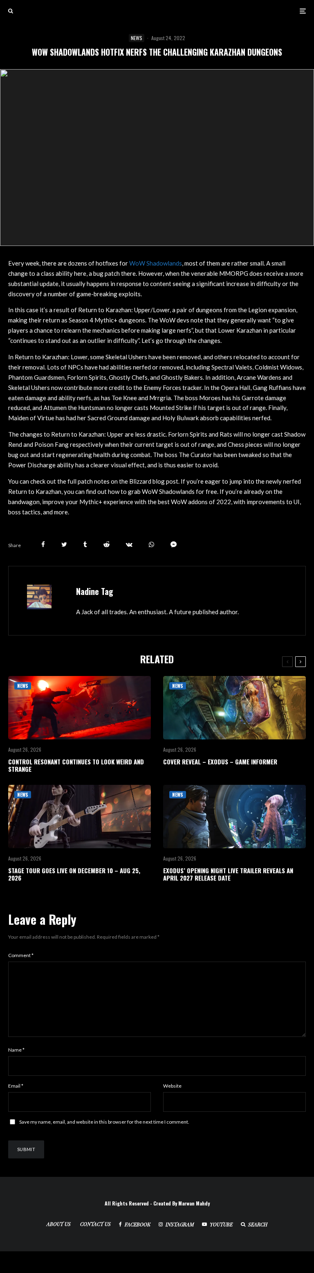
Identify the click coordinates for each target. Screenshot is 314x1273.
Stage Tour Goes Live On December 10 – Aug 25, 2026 (74, 874)
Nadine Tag (94, 591)
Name (16, 1050)
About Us (59, 1224)
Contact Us (95, 1224)
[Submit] (106, 544)
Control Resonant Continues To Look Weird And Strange (76, 765)
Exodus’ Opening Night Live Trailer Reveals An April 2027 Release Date (228, 874)
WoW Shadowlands (155, 263)
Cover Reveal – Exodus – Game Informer (220, 761)
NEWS (136, 37)
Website (172, 1086)
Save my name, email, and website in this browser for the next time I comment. (104, 1122)
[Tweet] (64, 544)
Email (15, 1086)
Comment (21, 955)
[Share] (43, 544)
